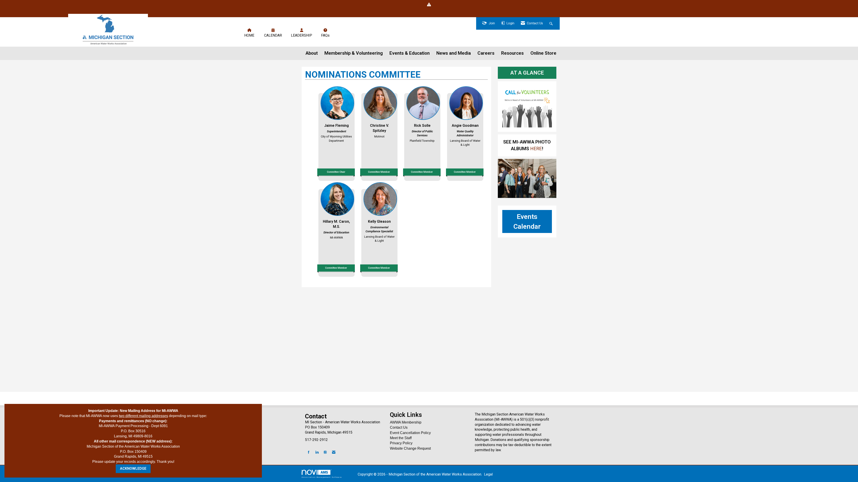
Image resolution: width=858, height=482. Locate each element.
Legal (488, 474)
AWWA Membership (405, 422)
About (311, 53)
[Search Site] (551, 23)
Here (535, 148)
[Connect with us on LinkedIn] (317, 452)
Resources (512, 53)
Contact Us (399, 427)
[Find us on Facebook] (308, 452)
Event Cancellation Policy (410, 433)
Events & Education (409, 53)
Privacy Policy (401, 443)
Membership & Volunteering (353, 53)
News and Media (453, 53)
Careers (485, 53)
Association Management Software (322, 477)
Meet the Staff (401, 438)
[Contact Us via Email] (334, 452)
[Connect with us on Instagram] (325, 452)
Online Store (543, 53)
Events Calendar (527, 221)
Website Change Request (410, 448)
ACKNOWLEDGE (133, 468)
